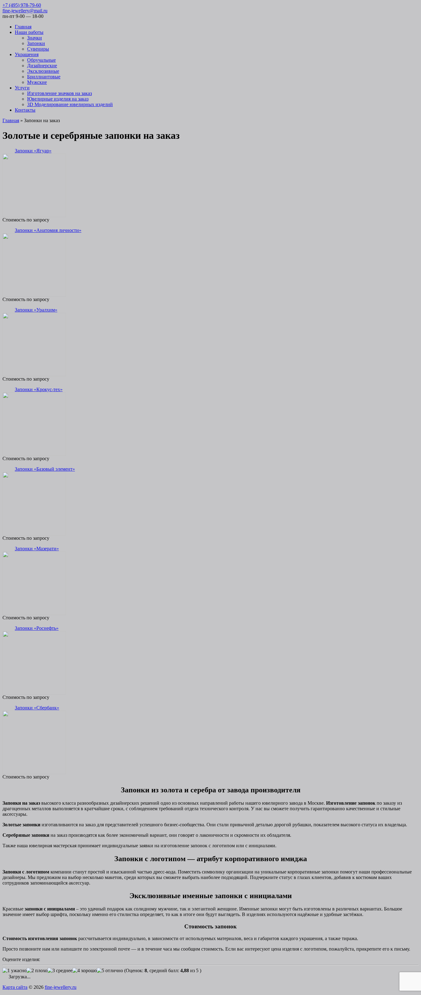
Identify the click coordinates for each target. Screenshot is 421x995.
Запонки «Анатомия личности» (48, 230)
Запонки (36, 43)
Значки (34, 37)
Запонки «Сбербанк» (37, 707)
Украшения (27, 54)
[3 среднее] (59, 970)
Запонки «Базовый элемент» (45, 469)
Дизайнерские (42, 65)
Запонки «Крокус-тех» (39, 389)
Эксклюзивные (43, 71)
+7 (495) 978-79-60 (21, 5)
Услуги (22, 87)
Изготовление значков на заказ (59, 93)
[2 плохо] (37, 970)
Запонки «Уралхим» (36, 309)
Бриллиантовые (43, 76)
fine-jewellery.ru (60, 987)
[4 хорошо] (84, 970)
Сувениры (38, 49)
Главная (23, 26)
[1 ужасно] (14, 970)
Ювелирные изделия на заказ (57, 98)
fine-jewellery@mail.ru (24, 10)
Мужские (37, 82)
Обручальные (41, 60)
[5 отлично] (110, 970)
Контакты (25, 110)
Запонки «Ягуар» (33, 150)
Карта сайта (14, 987)
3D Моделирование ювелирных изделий (70, 104)
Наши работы (29, 32)
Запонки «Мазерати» (37, 548)
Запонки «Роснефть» (37, 628)
